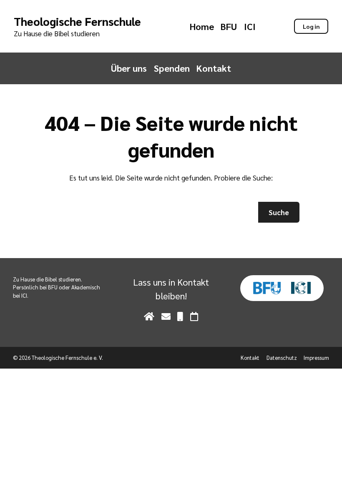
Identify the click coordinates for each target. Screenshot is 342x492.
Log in (311, 26)
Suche (279, 212)
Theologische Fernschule (77, 21)
